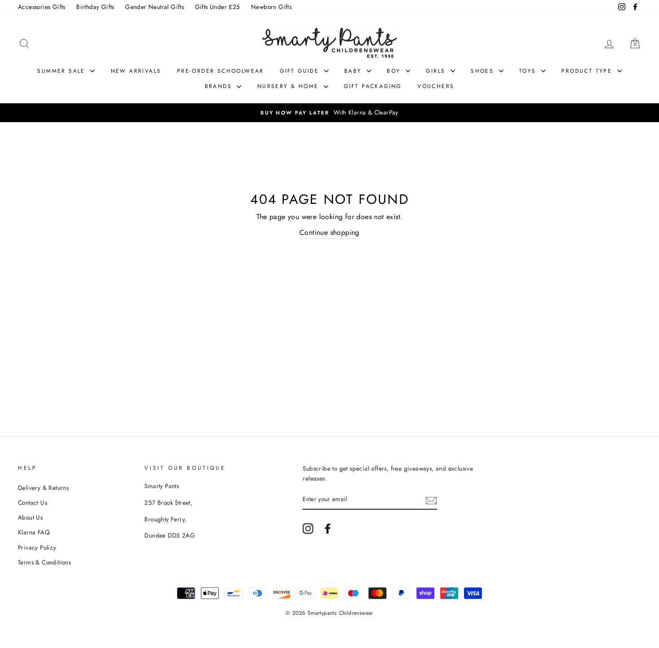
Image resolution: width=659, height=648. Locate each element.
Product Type (588, 71)
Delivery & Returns (43, 487)
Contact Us (32, 502)
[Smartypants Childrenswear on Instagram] (308, 528)
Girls (437, 71)
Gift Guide (300, 71)
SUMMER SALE (62, 71)
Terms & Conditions (44, 562)
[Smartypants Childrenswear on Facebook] (327, 528)
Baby (354, 71)
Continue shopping (329, 232)
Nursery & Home (289, 86)
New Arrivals (136, 71)
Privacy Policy (37, 547)
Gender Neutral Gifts (154, 6)
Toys (529, 71)
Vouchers (435, 86)
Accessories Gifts (41, 6)
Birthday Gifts (95, 6)
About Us (30, 517)
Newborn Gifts (271, 6)
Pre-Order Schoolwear (220, 71)
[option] (329, 113)
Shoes (483, 71)
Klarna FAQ (34, 532)
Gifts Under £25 (217, 6)
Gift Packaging (373, 86)
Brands (220, 86)
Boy (395, 71)
